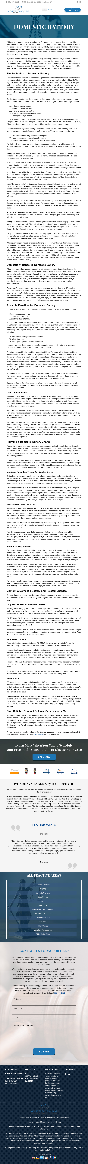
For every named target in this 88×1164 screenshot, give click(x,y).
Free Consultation (72, 9)
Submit (44, 1051)
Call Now (44, 757)
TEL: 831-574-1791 (14, 1073)
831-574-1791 (38, 734)
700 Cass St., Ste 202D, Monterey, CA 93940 (40, 2)
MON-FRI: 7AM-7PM (15, 1078)
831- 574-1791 (13, 2)
